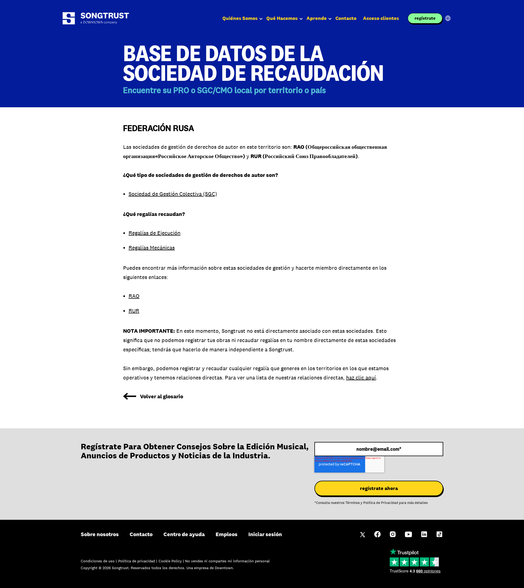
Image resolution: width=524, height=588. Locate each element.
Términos (352, 503)
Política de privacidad (137, 561)
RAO (134, 296)
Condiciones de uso (98, 561)
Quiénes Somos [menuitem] (240, 18)
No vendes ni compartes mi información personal (227, 561)
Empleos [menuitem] (226, 534)
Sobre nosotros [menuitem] (100, 534)
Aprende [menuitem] (316, 18)
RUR (134, 310)
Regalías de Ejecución (154, 233)
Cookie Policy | (172, 561)
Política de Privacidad (380, 503)
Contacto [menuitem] (345, 18)
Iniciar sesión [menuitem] (265, 534)
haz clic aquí (361, 377)
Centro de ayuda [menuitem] (184, 534)
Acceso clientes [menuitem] (381, 18)
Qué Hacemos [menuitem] (282, 18)
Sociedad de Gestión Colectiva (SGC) (173, 194)
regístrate (425, 18)
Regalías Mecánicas (152, 247)
